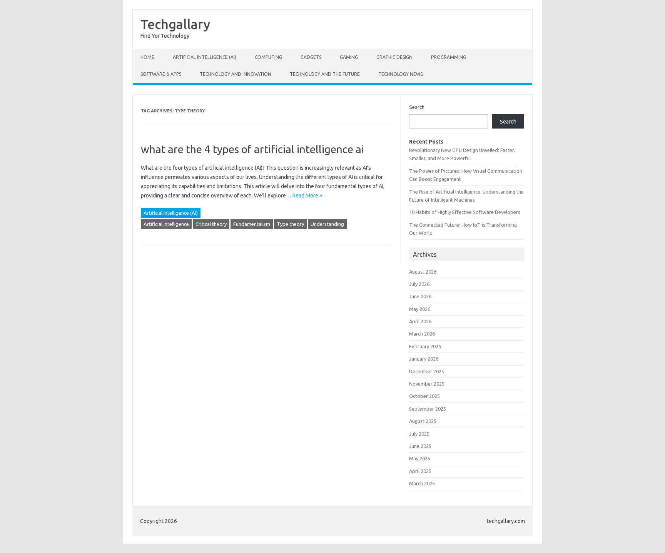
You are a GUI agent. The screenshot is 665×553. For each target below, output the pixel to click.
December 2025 (426, 371)
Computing (268, 57)
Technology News (400, 74)
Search (416, 107)
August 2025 (422, 421)
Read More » (307, 195)
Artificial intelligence (166, 224)
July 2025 (419, 433)
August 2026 (422, 271)
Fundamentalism (251, 224)
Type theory (290, 224)
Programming (448, 57)
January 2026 (423, 358)
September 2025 (427, 408)
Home (147, 57)
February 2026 (425, 346)
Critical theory (211, 224)
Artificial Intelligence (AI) (204, 57)
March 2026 (422, 333)
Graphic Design (394, 57)
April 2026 (420, 321)
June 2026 (420, 296)
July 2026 (419, 284)
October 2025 (424, 396)
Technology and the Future (325, 74)
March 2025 (422, 483)
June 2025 (420, 446)
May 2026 (419, 309)
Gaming (349, 57)
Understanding (327, 224)
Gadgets (311, 57)
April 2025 (420, 471)
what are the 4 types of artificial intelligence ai (252, 149)
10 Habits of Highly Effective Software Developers (464, 212)
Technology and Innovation (235, 74)
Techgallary (175, 24)
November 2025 (426, 383)
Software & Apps (160, 74)
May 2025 (419, 458)
